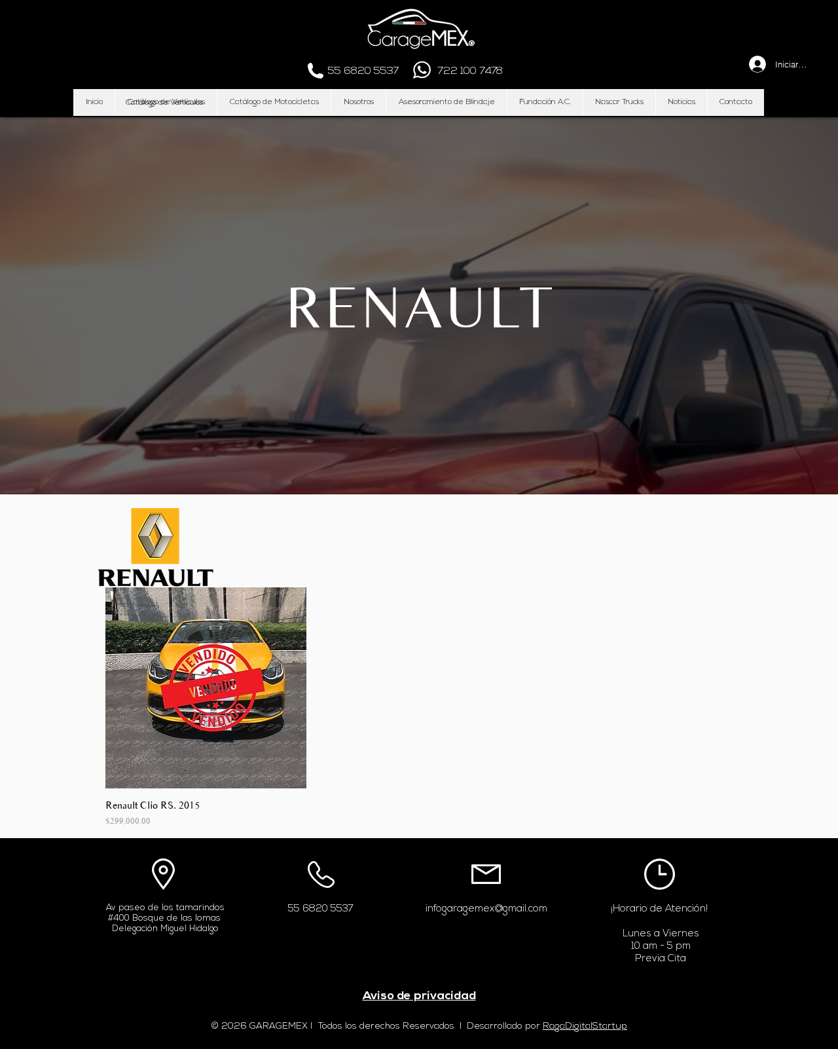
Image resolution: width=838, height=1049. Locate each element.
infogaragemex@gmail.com (486, 909)
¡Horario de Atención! (659, 909)
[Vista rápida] (205, 687)
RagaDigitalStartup (585, 1026)
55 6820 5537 (321, 909)
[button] (164, 102)
